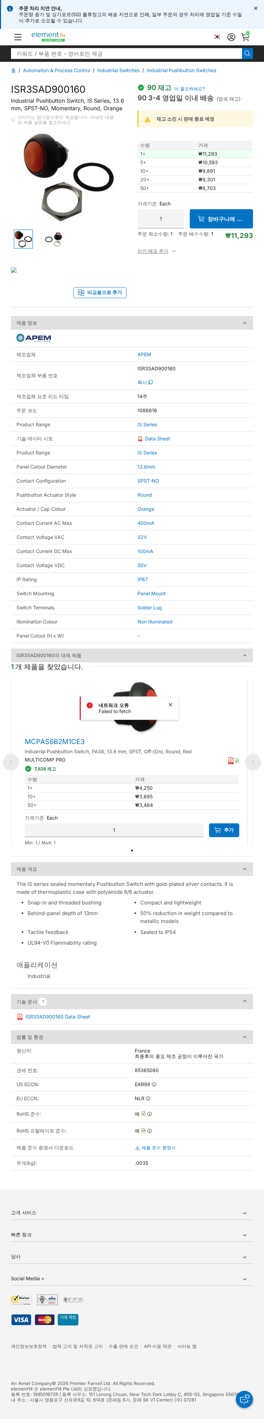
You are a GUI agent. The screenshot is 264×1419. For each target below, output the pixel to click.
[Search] (247, 53)
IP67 (143, 579)
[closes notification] (256, 8)
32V (142, 537)
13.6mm (146, 467)
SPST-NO (148, 481)
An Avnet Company (31, 1383)
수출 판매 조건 (123, 1346)
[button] (18, 37)
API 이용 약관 (158, 1346)
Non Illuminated (155, 621)
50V (142, 565)
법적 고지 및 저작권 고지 (78, 1346)
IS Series (147, 424)
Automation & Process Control (56, 70)
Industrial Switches (118, 70)
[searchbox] (126, 53)
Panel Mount (152, 593)
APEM (144, 354)
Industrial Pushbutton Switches (181, 70)
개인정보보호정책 (29, 1346)
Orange (146, 509)
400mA (146, 523)
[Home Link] (61, 37)
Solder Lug (150, 607)
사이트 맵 (187, 1346)
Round (145, 495)
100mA (145, 551)
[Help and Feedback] (244, 1399)
